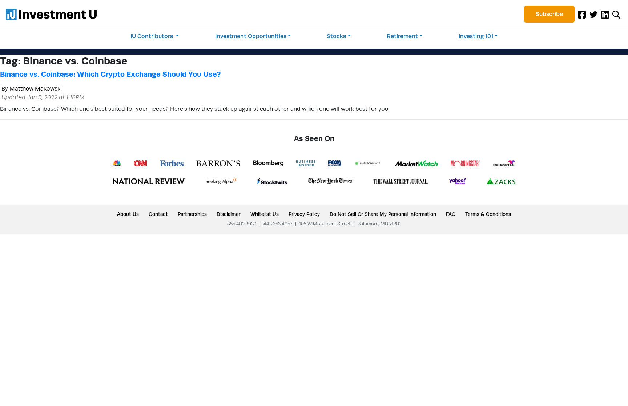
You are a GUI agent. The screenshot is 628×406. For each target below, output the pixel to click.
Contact (158, 214)
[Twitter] (593, 14)
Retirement (402, 36)
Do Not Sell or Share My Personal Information (383, 214)
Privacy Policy (304, 214)
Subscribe (549, 14)
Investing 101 (476, 36)
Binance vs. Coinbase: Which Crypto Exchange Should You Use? (110, 74)
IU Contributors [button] (152, 36)
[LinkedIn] (605, 14)
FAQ (450, 214)
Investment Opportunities (250, 36)
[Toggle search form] (616, 14)
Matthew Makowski (35, 88)
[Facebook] (582, 14)
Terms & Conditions (488, 214)
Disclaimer (229, 214)
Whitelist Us (264, 214)
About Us (128, 214)
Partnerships (192, 214)
